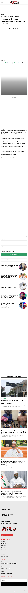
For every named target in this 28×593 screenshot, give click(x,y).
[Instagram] (5, 535)
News (2, 11)
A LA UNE (3, 459)
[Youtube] (11, 535)
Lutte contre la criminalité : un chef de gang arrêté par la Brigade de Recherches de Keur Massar (9, 267)
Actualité (3, 398)
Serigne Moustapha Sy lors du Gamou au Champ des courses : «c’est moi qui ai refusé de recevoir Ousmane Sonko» (9, 305)
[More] (22, 63)
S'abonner (13, 584)
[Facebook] (2, 535)
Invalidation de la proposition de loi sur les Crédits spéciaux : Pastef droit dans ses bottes (9, 276)
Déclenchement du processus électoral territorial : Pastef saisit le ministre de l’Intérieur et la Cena (9, 286)
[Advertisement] (14, 45)
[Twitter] (8, 535)
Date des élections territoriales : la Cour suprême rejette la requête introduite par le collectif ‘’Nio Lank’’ (13, 402)
